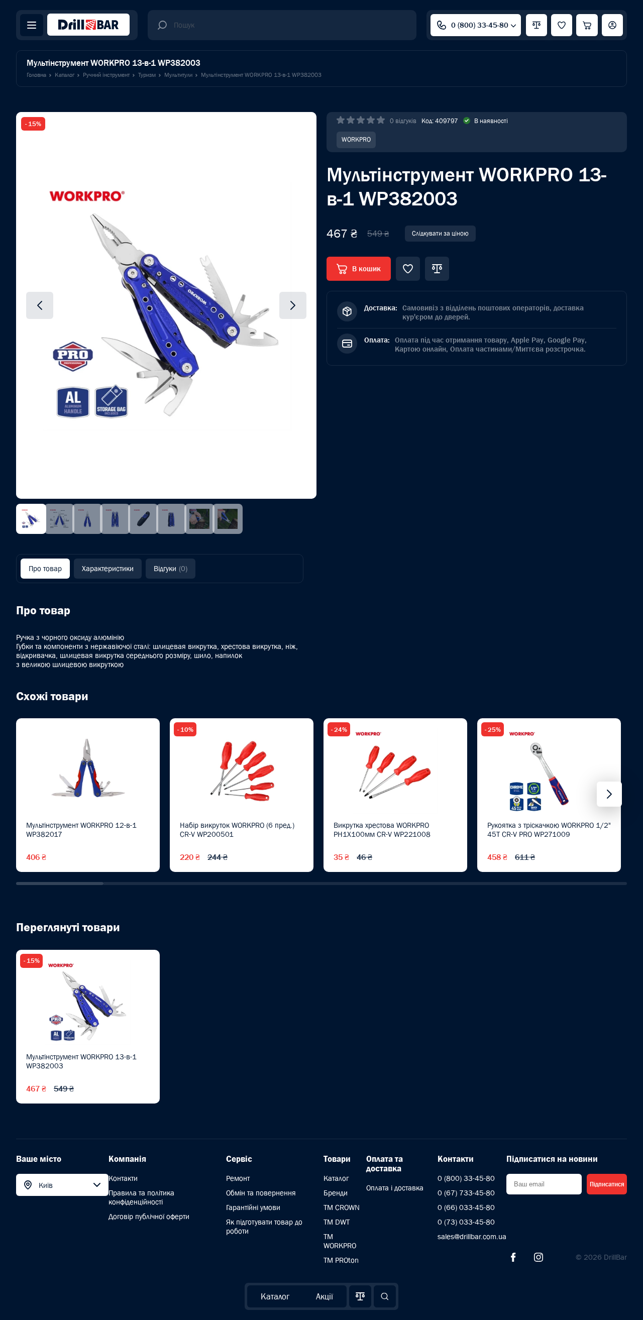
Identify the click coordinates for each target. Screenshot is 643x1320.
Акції (324, 1296)
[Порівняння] (360, 1296)
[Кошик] (587, 25)
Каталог (275, 1296)
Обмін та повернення (261, 1192)
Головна (36, 74)
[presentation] (609, 794)
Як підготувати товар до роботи (264, 1226)
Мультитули (178, 74)
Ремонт (238, 1178)
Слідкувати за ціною (440, 233)
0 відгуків (403, 121)
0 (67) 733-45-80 (466, 1192)
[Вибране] (561, 25)
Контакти (123, 1178)
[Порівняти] (437, 269)
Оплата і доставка (394, 1187)
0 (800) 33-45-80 (479, 25)
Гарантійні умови (253, 1207)
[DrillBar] (88, 25)
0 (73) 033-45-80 (466, 1222)
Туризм (147, 74)
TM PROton (341, 1260)
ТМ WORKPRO (340, 1241)
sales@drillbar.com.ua (472, 1236)
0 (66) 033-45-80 (466, 1207)
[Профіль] (612, 25)
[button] (59, 883)
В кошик (366, 269)
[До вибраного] (408, 269)
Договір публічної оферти (149, 1216)
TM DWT (337, 1222)
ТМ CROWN (342, 1207)
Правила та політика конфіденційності (141, 1197)
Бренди (336, 1192)
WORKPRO (356, 139)
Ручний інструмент (106, 74)
